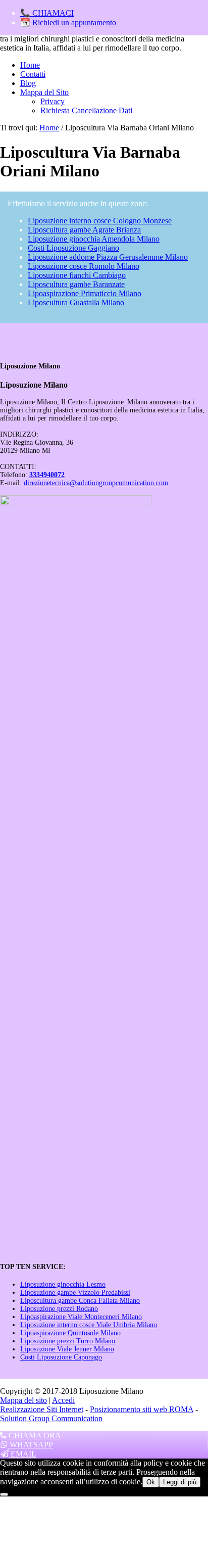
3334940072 (47, 475)
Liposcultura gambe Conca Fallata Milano (80, 1300)
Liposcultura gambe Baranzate (76, 284)
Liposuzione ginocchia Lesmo (63, 1284)
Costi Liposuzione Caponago (61, 1357)
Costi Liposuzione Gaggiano (73, 248)
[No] (4, 1494)
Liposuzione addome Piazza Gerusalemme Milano (108, 257)
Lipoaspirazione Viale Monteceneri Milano (81, 1317)
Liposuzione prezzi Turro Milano (67, 1341)
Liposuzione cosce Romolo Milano (83, 266)
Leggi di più (179, 1482)
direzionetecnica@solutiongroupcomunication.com (96, 483)
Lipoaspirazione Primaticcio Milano (84, 293)
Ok (150, 1482)
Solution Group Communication (51, 1418)
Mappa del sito (23, 1400)
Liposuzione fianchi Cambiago (77, 275)
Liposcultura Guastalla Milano (76, 302)
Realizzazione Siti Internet (41, 1409)
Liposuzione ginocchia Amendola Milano (94, 238)
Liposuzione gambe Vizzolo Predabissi (75, 1292)
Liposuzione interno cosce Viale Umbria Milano (88, 1325)
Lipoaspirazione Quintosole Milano (70, 1333)
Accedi (63, 1400)
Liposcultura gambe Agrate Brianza (84, 229)
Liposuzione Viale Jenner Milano (67, 1349)
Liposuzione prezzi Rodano (59, 1308)
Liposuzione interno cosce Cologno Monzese (100, 220)
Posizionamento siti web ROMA (141, 1409)
